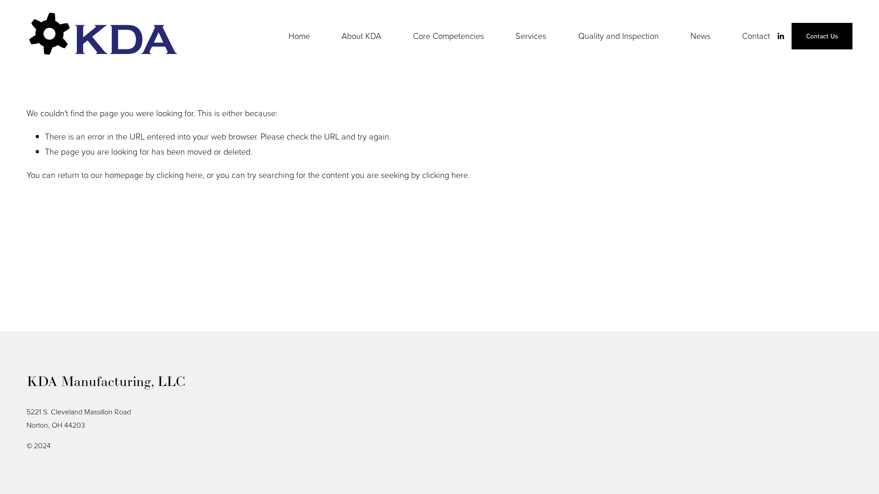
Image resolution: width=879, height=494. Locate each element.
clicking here (179, 175)
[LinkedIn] (780, 36)
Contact (756, 36)
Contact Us (822, 36)
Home (299, 36)
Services (530, 36)
